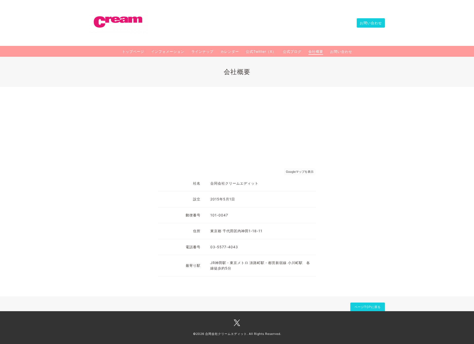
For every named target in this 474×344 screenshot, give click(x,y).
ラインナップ (202, 51)
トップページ (133, 51)
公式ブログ (292, 51)
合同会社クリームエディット (226, 334)
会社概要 (315, 51)
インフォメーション (167, 51)
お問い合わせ (371, 23)
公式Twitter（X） (261, 51)
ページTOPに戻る (368, 307)
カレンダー (229, 51)
